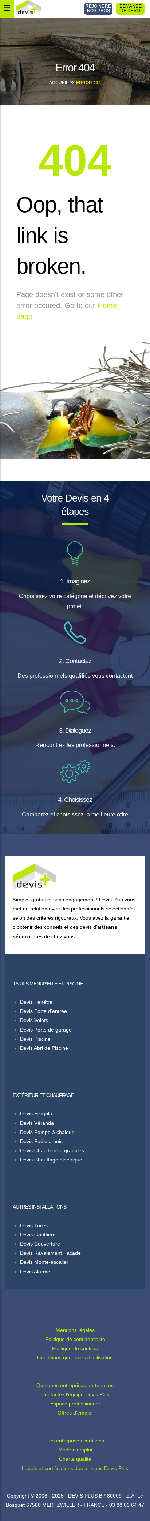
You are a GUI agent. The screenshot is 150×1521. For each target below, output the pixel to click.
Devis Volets (34, 1020)
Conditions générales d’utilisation (75, 1357)
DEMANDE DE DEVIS (130, 8)
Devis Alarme (35, 1271)
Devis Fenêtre (36, 1002)
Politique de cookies (75, 1348)
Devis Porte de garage (46, 1030)
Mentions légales (75, 1330)
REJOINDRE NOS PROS (98, 8)
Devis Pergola (36, 1113)
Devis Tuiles (34, 1225)
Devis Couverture (40, 1244)
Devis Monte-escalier (44, 1262)
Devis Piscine (35, 1039)
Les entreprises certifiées (75, 1440)
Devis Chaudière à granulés (52, 1150)
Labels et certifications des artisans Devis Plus (75, 1468)
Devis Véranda (37, 1123)
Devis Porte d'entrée (43, 1011)
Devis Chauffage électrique (51, 1160)
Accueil (58, 82)
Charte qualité (75, 1459)
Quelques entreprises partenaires (75, 1385)
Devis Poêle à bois (41, 1141)
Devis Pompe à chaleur (47, 1132)
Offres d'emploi (75, 1413)
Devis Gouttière (38, 1235)
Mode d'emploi (75, 1450)
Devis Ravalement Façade (50, 1253)
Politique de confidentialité (75, 1339)
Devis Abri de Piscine (44, 1048)
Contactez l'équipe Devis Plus (75, 1394)
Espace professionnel (75, 1404)
